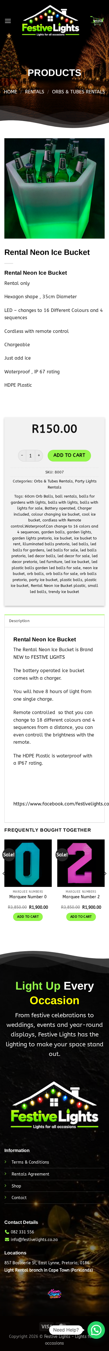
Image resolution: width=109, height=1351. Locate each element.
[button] (96, 1330)
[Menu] (7, 21)
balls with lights (63, 502)
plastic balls (71, 580)
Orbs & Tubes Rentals (78, 92)
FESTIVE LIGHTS (48, 657)
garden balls (53, 532)
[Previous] (4, 885)
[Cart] (97, 21)
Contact (19, 1197)
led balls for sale (62, 550)
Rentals (34, 92)
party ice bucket (43, 580)
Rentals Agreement (30, 1174)
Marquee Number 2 (81, 896)
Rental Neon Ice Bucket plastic (58, 585)
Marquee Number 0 (28, 896)
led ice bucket (77, 562)
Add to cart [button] (28, 917)
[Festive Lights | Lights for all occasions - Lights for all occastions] (50, 21)
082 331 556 (22, 1232)
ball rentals (66, 496)
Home (10, 92)
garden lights (79, 532)
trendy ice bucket (64, 592)
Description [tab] (19, 621)
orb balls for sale (62, 573)
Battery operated (60, 508)
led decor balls (41, 556)
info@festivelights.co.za (34, 1239)
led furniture (51, 562)
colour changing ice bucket (55, 514)
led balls (80, 544)
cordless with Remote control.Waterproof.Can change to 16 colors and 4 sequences (54, 526)
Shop (16, 1186)
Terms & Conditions (30, 1162)
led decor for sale (74, 556)
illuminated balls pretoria (46, 544)
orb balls (35, 573)
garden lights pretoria (32, 538)
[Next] (105, 885)
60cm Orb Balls (39, 496)
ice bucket (63, 538)
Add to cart (69, 455)
